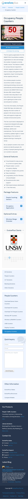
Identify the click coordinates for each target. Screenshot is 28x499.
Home (3, 7)
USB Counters (9, 323)
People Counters (20, 7)
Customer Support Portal (16, 455)
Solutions (10, 7)
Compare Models (9, 397)
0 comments (11, 482)
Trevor (7, 466)
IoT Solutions (8, 280)
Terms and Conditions (8, 493)
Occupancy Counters (11, 331)
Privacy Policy (20, 493)
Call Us (10, 445)
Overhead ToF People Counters (14, 311)
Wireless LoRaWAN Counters (13, 319)
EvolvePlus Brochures (11, 393)
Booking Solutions (10, 284)
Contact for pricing (13, 51)
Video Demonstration (13, 47)
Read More (18, 482)
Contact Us (13, 496)
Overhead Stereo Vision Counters (11, 303)
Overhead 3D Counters (11, 307)
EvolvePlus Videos (10, 389)
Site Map (20, 496)
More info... (5, 431)
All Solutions (8, 272)
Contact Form (13, 443)
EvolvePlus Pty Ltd (17, 488)
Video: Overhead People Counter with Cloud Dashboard (13, 470)
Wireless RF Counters (11, 315)
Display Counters (9, 327)
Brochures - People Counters (13, 44)
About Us (6, 496)
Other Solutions (9, 288)
